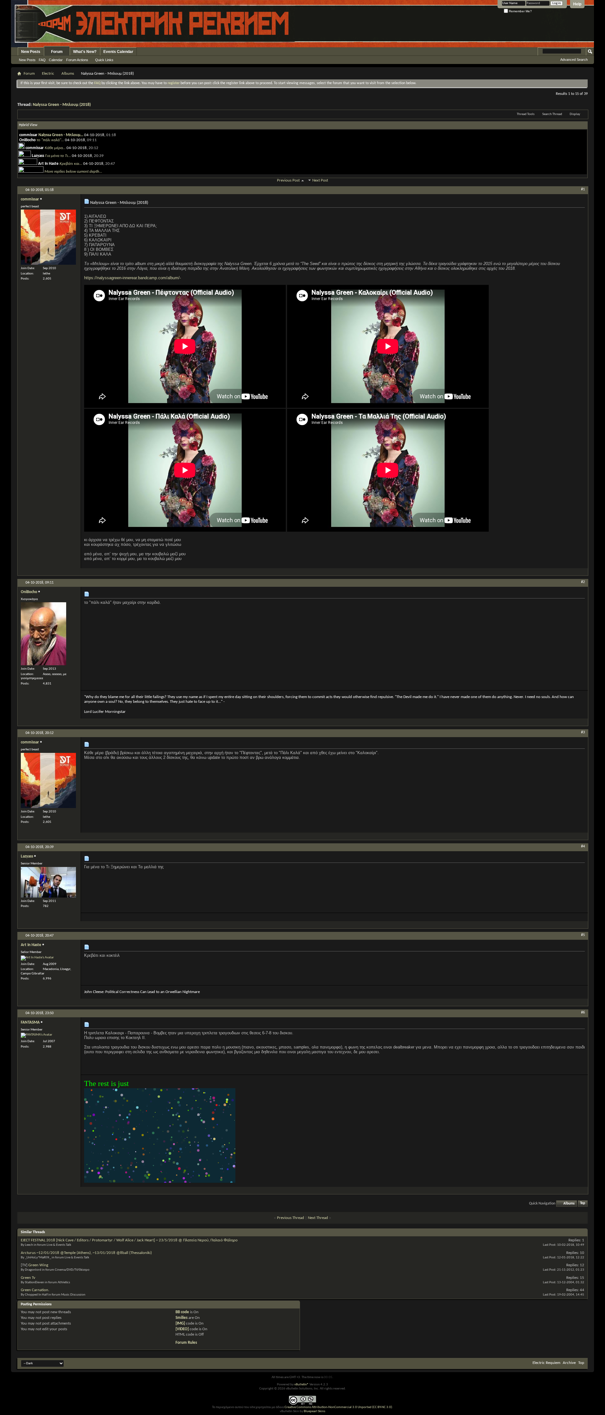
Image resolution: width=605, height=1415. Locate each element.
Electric (48, 74)
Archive (569, 1363)
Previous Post (288, 180)
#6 (583, 1012)
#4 (583, 846)
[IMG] (180, 1323)
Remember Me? (520, 11)
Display (575, 114)
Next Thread (318, 1218)
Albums (67, 74)
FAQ (42, 60)
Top (582, 1203)
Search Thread (552, 114)
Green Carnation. (35, 1290)
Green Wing (38, 1265)
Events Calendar (118, 51)
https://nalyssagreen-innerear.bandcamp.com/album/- (132, 277)
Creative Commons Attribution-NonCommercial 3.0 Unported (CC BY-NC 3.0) (338, 1407)
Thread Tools (525, 114)
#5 (583, 935)
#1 (583, 189)
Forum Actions (77, 60)
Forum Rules (186, 1343)
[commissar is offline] (48, 237)
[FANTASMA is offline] (36, 1035)
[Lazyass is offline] (48, 882)
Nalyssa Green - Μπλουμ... (60, 135)
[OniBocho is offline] (43, 633)
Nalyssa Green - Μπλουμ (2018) (62, 104)
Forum (57, 51)
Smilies (181, 1318)
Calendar (56, 60)
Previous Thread (290, 1218)
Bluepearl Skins (314, 1411)
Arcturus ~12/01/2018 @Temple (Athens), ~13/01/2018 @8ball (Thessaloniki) (86, 1253)
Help (577, 4)
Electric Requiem (546, 1363)
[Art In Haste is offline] (37, 958)
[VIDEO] (182, 1329)
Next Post (320, 180)
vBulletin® (301, 1384)
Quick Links (104, 60)
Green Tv (28, 1278)
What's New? (84, 51)
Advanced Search (574, 59)
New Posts (30, 51)
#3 (583, 732)
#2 (583, 582)
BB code (182, 1312)
